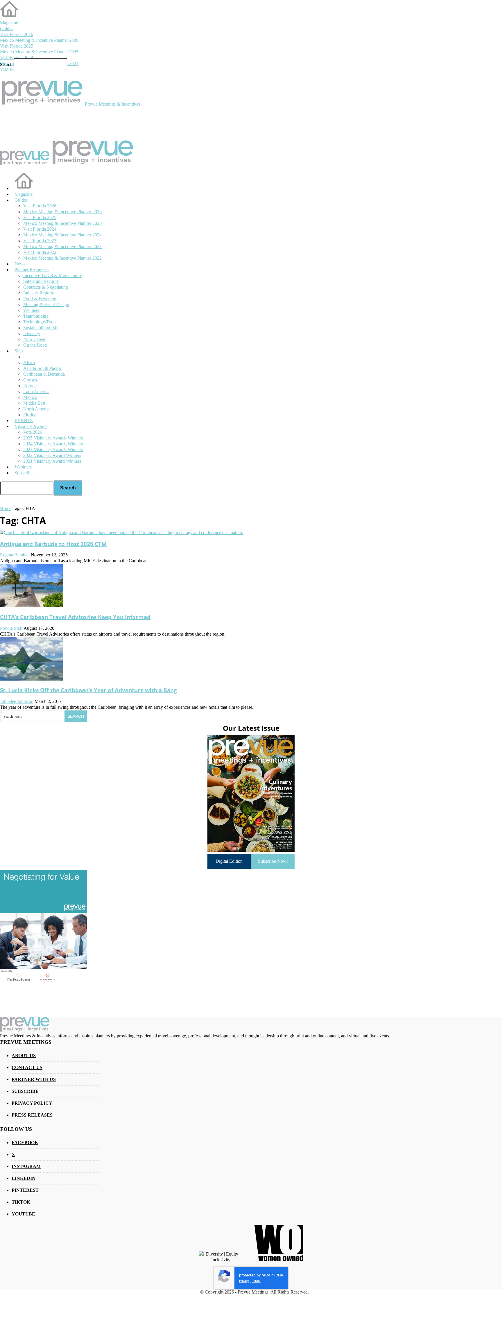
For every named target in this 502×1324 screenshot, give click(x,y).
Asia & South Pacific (42, 368)
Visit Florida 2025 (16, 46)
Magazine (9, 22)
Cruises (30, 379)
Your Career (34, 339)
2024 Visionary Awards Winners (53, 443)
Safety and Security (41, 281)
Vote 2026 (32, 432)
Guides (6, 28)
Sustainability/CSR (40, 327)
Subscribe (24, 472)
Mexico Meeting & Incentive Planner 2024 (62, 234)
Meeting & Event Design (46, 304)
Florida (29, 414)
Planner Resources (32, 269)
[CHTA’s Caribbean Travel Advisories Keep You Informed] (31, 605)
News (20, 263)
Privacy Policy (32, 1103)
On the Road (35, 345)
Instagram (26, 1166)
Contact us (27, 1067)
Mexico (30, 397)
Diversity (31, 333)
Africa (29, 362)
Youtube (23, 1213)
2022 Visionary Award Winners (52, 455)
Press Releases (32, 1115)
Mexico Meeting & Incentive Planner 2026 (39, 40)
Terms (256, 1281)
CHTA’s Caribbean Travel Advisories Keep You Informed (75, 617)
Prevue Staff (11, 628)
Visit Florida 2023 (39, 240)
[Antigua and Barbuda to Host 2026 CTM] (121, 532)
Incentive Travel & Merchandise (52, 275)
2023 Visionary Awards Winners (53, 449)
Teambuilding (36, 316)
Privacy (244, 1281)
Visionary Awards (31, 426)
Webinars (23, 466)
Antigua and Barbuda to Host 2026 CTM (53, 543)
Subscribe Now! (273, 861)
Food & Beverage (39, 298)
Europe (30, 385)
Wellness (31, 310)
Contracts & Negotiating (45, 287)
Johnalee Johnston (16, 701)
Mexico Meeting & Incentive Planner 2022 (62, 258)
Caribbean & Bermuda (44, 374)
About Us (24, 1055)
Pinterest (25, 1190)
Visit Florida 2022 (39, 252)
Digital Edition (229, 861)
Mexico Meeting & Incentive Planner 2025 (39, 51)
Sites (19, 350)
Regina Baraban (15, 554)
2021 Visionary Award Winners (52, 461)
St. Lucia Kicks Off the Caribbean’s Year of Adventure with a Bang (88, 690)
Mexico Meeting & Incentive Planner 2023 (62, 246)
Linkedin (23, 1178)
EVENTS (24, 420)
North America (37, 408)
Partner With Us (34, 1079)
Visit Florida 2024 (16, 57)
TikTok (21, 1202)
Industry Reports (38, 292)
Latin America (36, 391)
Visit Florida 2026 (16, 34)
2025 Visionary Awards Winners (53, 437)
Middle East (34, 403)
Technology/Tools (39, 321)
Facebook (25, 1142)
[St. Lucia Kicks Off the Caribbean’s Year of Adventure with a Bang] (31, 679)
